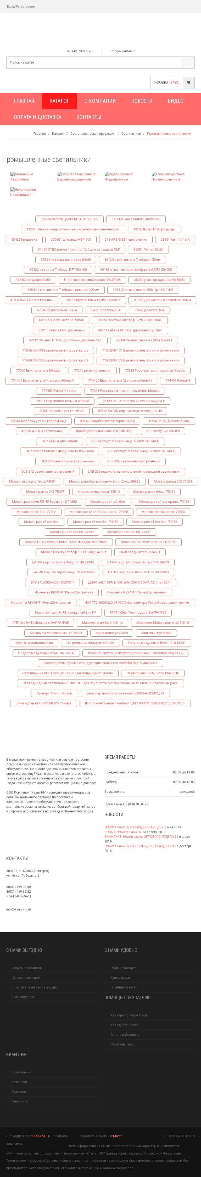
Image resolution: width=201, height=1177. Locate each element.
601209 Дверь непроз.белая (61, 320)
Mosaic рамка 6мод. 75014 (154, 492)
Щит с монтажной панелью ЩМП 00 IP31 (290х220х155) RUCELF (135, 703)
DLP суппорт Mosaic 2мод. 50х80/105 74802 (125, 441)
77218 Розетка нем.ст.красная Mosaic (155, 370)
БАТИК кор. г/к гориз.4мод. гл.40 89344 (63, 562)
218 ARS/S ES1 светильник (126, 239)
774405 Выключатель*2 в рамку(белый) (120, 380)
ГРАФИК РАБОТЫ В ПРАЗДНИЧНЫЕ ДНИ (134, 827)
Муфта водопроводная (34, 643)
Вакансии (19, 1082)
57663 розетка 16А (149, 310)
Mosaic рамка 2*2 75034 (173, 481)
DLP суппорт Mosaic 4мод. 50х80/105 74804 (60, 451)
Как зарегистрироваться (128, 1015)
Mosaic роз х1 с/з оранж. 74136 (164, 501)
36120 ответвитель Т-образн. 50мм (132, 260)
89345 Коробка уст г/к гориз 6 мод (107, 421)
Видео (175, 101)
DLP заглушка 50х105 (163, 431)
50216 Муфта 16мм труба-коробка (93, 300)
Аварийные (19, 179)
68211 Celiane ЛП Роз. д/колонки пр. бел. (130, 330)
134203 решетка (24, 239)
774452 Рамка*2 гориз (59, 391)
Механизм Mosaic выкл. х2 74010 (162, 623)
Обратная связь (122, 1044)
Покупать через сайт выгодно (34, 987)
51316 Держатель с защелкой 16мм (162, 300)
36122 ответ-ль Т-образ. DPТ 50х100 (58, 269)
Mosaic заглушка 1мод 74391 (32, 481)
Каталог (59, 101)
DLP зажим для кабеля (60, 441)
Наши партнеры (23, 997)
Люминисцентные (166, 179)
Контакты (88, 117)
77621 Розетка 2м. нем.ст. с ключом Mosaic (124, 391)
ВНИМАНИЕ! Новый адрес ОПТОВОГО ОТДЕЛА (139, 837)
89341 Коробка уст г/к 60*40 (62, 411)
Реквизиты (20, 1101)
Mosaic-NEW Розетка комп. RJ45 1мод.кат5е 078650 (66, 542)
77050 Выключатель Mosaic (38, 370)
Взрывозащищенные (74, 179)
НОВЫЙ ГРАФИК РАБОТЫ (123, 832)
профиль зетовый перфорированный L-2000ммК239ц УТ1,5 (135, 653)
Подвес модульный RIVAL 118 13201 (157, 643)
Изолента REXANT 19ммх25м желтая (64, 592)
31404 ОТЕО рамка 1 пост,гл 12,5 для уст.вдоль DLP (79, 249)
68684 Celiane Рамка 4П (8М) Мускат (144, 340)
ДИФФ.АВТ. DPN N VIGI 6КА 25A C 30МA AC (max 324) (129, 582)
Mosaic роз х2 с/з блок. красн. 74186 (99, 512)
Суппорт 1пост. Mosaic (55, 693)
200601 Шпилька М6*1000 (71, 239)
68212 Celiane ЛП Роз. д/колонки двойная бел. (65, 340)
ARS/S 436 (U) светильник (42, 431)
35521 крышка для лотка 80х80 (66, 260)
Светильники (131, 133)
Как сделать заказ (124, 1025)
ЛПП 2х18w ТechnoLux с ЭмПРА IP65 (40, 623)
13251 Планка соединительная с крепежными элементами (73, 229)
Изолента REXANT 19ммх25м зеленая (136, 592)
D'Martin (116, 1136)
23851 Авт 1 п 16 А (175, 239)
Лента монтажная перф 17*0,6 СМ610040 (129, 320)
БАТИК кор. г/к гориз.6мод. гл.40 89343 (138, 562)
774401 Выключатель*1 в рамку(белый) (43, 380)
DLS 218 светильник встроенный (67, 461)
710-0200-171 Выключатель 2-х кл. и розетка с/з (140, 350)
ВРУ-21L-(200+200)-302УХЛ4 (52, 582)
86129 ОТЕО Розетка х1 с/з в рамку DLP (134, 401)
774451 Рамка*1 (177, 380)
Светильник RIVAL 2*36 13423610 (153, 673)
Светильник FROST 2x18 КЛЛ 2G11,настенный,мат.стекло (67, 673)
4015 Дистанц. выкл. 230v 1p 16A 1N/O (143, 290)
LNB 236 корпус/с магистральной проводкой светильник (134, 471)
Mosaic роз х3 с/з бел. (41, 522)
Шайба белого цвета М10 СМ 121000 (69, 219)
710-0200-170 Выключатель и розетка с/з (55, 350)
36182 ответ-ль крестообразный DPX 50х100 (136, 269)
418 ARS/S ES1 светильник (31, 300)
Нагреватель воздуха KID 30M (90, 643)
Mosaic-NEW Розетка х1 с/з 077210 (148, 542)
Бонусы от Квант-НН (27, 968)
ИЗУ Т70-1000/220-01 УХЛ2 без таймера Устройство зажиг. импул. (137, 602)
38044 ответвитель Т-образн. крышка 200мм (63, 290)
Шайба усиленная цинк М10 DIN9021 (104, 431)
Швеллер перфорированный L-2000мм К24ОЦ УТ (125, 693)
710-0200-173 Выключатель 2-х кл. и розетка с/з (140, 360)
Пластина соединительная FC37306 (92, 280)
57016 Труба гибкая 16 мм (57, 310)
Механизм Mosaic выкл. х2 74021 (56, 633)
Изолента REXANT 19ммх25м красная (41, 602)
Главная (24, 101)
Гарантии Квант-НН (124, 987)
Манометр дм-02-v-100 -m (102, 623)
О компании (100, 101)
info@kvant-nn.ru (18, 909)
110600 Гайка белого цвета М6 (136, 219)
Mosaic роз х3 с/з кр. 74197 (72, 532)
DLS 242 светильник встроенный (47, 471)
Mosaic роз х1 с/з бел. (108, 501)
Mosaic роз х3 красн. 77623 (163, 512)
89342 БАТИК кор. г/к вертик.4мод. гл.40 (130, 411)
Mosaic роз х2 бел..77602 (36, 512)
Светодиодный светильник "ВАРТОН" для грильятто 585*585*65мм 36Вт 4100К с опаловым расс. (100, 683)
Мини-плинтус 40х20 (112, 633)
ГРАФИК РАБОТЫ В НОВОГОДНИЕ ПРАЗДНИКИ (139, 846)
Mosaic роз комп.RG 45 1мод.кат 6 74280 (44, 501)
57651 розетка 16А (106, 310)
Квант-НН (41, 1136)
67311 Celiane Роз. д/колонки (61, 330)
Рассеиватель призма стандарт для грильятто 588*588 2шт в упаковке (100, 663)
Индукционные (116, 179)
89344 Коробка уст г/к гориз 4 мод (38, 421)
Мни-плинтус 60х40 (156, 633)
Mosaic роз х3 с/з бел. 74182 (95, 522)
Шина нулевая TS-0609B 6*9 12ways (43, 703)
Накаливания (20, 195)
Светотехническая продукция (92, 133)
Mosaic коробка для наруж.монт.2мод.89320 (104, 481)
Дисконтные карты (26, 978)
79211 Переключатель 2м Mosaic (62, 401)
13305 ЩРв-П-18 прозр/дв (154, 229)
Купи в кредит (120, 978)
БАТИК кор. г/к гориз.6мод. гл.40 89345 (63, 572)
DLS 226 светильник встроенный (133, 461)
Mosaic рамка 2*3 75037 (45, 492)
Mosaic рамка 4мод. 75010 (99, 492)
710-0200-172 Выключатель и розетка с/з (55, 360)
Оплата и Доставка (37, 117)
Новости (142, 101)
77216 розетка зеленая (92, 370)
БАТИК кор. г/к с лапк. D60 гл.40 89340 (138, 572)
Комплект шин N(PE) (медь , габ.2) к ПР (65, 612)
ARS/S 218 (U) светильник (169, 421)
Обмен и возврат (123, 968)
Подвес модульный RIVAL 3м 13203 (46, 653)
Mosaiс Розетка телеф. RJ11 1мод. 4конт (73, 552)
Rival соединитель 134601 (140, 552)
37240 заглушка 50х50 (33, 280)
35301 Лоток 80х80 (148, 249)
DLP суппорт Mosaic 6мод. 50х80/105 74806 (141, 451)
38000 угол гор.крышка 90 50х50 (159, 280)
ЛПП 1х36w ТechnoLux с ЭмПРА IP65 (138, 612)
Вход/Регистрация (21, 6)
